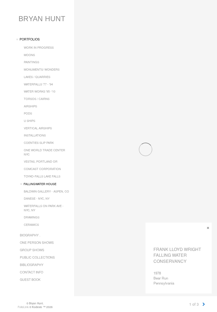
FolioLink (23, 307)
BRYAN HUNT (42, 19)
